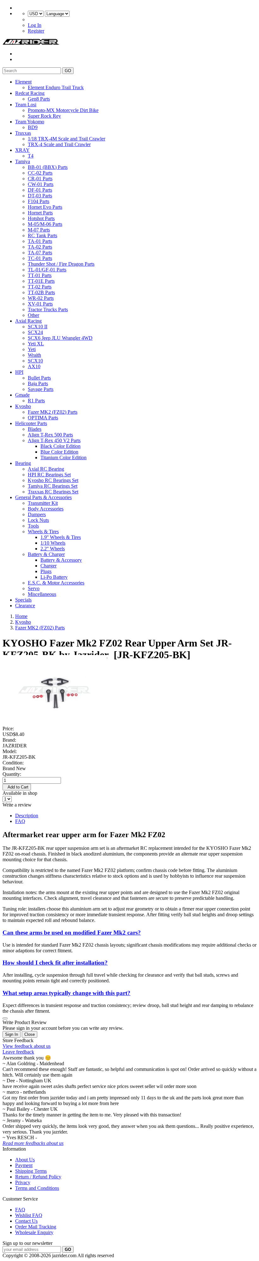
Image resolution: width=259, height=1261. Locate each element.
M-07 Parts (39, 229)
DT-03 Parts (40, 195)
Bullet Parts (39, 377)
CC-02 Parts (40, 173)
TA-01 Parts (40, 241)
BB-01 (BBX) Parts (48, 167)
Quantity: (12, 774)
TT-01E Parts (41, 281)
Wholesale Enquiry (34, 1232)
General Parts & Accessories (43, 497)
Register (36, 31)
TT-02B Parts (41, 292)
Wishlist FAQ (28, 1215)
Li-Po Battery (54, 577)
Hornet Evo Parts (45, 207)
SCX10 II (37, 326)
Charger (48, 565)
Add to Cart (16, 787)
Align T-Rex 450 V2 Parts (54, 440)
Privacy (22, 1182)
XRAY (22, 150)
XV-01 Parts (40, 303)
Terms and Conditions (37, 1188)
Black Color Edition (60, 446)
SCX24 (35, 332)
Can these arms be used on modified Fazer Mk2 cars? (72, 932)
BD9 (33, 127)
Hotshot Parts (41, 218)
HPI (19, 372)
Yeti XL (36, 343)
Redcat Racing (30, 93)
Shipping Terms (31, 1171)
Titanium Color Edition (63, 457)
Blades (34, 429)
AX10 (34, 366)
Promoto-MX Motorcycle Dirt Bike (63, 110)
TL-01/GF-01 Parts (47, 269)
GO (68, 70)
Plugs (45, 571)
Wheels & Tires (43, 531)
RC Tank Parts (42, 235)
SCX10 (35, 360)
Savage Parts (40, 389)
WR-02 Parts (41, 298)
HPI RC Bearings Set (49, 474)
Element (23, 81)
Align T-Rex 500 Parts (50, 434)
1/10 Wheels (52, 543)
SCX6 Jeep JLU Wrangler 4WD (60, 338)
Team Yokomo (29, 121)
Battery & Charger (46, 554)
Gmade (22, 395)
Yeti (32, 349)
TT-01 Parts (39, 275)
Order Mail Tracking (35, 1226)
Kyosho (23, 406)
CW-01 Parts (40, 184)
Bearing (23, 463)
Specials (23, 600)
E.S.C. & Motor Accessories (56, 582)
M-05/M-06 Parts (45, 224)
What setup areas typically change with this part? (66, 993)
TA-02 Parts (40, 247)
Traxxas (23, 133)
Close (29, 1034)
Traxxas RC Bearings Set (53, 491)
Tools (33, 526)
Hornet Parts (40, 212)
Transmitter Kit (43, 503)
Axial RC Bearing (46, 469)
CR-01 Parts (40, 178)
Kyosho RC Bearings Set (53, 480)
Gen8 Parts (39, 99)
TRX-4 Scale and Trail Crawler (59, 144)
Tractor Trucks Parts (48, 309)
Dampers (37, 514)
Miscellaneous (42, 594)
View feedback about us (27, 1046)
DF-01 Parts (40, 190)
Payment (24, 1165)
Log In (34, 25)
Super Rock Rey (44, 116)
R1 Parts (36, 400)
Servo (33, 588)
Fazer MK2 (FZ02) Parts (52, 412)
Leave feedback (18, 1051)
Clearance (25, 605)
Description (26, 815)
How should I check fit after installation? (55, 962)
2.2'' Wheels (52, 548)
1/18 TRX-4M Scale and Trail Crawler (66, 138)
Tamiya (22, 161)
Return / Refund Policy (38, 1176)
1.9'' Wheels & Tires (60, 537)
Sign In (11, 1034)
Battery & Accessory (61, 560)
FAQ (20, 821)
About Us (25, 1159)
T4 (30, 155)
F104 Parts (38, 201)
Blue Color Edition (59, 451)
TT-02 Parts (39, 286)
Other (33, 315)
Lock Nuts (38, 520)
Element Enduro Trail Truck (56, 87)
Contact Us (26, 1221)
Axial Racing (28, 321)
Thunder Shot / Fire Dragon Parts (61, 264)
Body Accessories (45, 508)
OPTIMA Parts (43, 417)
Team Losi (25, 104)
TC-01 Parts (40, 258)
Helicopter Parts (31, 423)
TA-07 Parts (40, 252)
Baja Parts (38, 383)
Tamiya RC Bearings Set (52, 486)
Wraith (34, 355)
